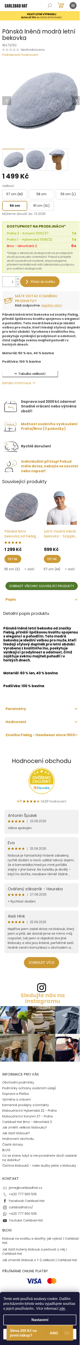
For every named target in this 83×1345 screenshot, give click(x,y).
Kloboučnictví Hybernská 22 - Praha (29, 1110)
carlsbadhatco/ (21, 1207)
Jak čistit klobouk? (16, 1133)
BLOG (6, 1150)
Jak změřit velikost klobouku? (24, 1127)
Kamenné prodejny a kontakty (25, 1105)
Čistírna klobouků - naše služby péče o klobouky (39, 1165)
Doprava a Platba (15, 1093)
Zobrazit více (41, 962)
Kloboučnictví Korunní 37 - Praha (27, 1116)
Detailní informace (16, 383)
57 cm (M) (52, 569)
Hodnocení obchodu (41, 761)
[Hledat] (49, 5)
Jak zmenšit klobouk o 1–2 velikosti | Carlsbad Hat (39, 1260)
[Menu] (73, 5)
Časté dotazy (12, 1144)
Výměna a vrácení (16, 1099)
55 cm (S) (12, 569)
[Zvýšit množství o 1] (18, 279)
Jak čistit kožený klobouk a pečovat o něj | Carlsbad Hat (34, 1251)
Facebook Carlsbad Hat (27, 1201)
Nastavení (39, 1320)
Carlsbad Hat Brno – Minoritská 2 (27, 1122)
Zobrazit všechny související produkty (41, 586)
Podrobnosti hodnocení (20, 55)
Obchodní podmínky (18, 1082)
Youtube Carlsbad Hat (26, 1220)
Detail (13, 559)
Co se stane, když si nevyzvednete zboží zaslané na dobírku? (39, 1157)
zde (62, 1308)
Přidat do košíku (43, 281)
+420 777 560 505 (23, 1194)
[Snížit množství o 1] (18, 284)
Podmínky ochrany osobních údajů (29, 1088)
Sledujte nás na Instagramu (43, 998)
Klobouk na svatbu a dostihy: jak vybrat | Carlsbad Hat (40, 1241)
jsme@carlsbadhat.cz (25, 1188)
